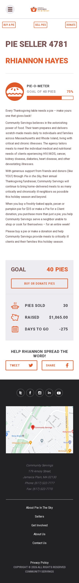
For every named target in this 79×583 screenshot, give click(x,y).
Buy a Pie (8, 24)
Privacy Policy (39, 562)
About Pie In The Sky (39, 507)
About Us (39, 534)
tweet (15, 365)
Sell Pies (40, 24)
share (50, 365)
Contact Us (39, 543)
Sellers (39, 516)
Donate (71, 24)
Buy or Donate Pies (39, 283)
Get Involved (39, 525)
